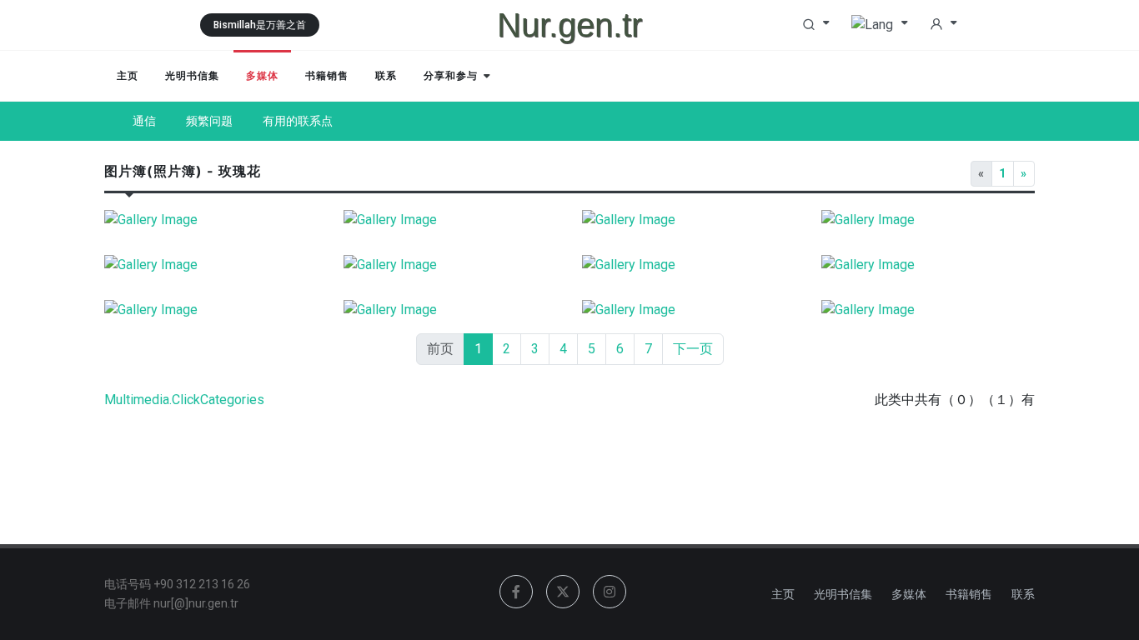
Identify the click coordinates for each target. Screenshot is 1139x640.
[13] (928, 265)
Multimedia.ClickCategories (184, 400)
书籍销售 (969, 594)
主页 (783, 594)
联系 (1023, 594)
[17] (211, 265)
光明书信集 (843, 594)
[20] (450, 220)
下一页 (693, 349)
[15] (450, 265)
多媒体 (908, 594)
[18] (928, 220)
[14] (689, 265)
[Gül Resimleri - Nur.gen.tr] (211, 310)
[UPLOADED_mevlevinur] (211, 220)
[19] (689, 220)
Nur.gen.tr (569, 25)
